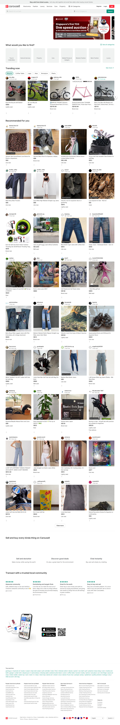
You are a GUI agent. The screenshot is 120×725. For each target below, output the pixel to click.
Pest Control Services (84, 696)
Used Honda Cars (10, 689)
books (23, 671)
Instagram (99, 704)
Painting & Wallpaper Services (49, 694)
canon (64, 673)
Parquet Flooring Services (67, 691)
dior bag (17, 676)
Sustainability (41, 717)
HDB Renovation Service (48, 685)
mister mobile (13, 674)
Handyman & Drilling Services (68, 699)
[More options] (6, 113)
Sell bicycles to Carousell (103, 692)
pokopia (76, 674)
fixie (56, 671)
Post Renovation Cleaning (85, 703)
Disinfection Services (84, 698)
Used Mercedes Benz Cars (12, 687)
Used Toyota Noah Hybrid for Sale (32, 687)
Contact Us (30, 717)
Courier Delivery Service (85, 705)
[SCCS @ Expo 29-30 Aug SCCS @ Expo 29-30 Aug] (81, 27)
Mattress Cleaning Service (85, 691)
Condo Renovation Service (49, 689)
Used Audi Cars (9, 691)
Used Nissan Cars (10, 699)
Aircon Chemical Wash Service (68, 706)
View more (60, 525)
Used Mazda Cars (10, 705)
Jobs (46, 717)
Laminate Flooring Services (67, 687)
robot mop (43, 674)
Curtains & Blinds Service (67, 692)
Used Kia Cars (9, 696)
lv (33, 674)
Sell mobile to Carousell (103, 685)
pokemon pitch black (56, 673)
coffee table (71, 673)
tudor (30, 674)
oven (103, 671)
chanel (55, 674)
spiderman (88, 674)
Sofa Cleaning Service (84, 689)
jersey (82, 674)
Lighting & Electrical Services (49, 705)
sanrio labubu (35, 673)
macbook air (16, 671)
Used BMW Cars (10, 692)
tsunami (78, 673)
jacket (75, 671)
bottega (105, 674)
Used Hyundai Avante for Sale (31, 701)
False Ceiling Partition (47, 701)
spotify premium (96, 674)
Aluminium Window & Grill (48, 699)
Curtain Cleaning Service (85, 692)
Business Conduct (33, 719)
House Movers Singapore (85, 701)
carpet (28, 671)
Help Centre (23, 717)
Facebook (99, 702)
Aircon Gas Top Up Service (67, 708)
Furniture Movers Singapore (86, 699)
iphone (88, 673)
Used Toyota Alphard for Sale (31, 689)
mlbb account (10, 676)
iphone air (49, 674)
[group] (60, 27)
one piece (94, 673)
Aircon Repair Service (66, 703)
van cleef (81, 671)
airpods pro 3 (26, 673)
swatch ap (21, 674)
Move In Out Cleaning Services (86, 685)
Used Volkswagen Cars (11, 701)
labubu (71, 671)
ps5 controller (46, 671)
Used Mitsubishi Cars (11, 698)
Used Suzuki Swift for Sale (30, 703)
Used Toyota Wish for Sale (30, 685)
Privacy (26, 719)
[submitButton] (110, 11)
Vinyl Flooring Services (48, 708)
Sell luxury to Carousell (103, 689)
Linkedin (99, 705)
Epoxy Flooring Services (66, 689)
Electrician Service (65, 696)
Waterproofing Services (48, 703)
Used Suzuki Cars (10, 706)
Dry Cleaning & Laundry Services (87, 694)
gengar (12, 673)
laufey (83, 673)
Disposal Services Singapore (86, 706)
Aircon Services (46, 696)
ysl (98, 673)
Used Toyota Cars (10, 685)
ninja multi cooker (36, 671)
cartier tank (18, 673)
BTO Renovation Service (48, 687)
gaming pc (9, 671)
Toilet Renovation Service (48, 691)
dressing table (44, 673)
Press (35, 717)
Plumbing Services (65, 694)
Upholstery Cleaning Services (68, 701)
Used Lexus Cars (10, 703)
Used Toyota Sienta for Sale (31, 691)
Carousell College (101, 707)
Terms (21, 719)
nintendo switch (63, 671)
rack (27, 674)
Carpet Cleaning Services (85, 687)
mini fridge (103, 673)
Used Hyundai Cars (10, 694)
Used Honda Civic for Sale (30, 692)
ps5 (86, 671)
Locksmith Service (65, 698)
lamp (37, 674)
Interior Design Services (48, 698)
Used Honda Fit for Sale (30, 694)
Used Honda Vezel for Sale (30, 696)
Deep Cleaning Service (66, 710)
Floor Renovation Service (48, 706)
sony (109, 674)
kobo (52, 671)
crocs (59, 674)
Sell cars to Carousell (102, 691)
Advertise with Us (53, 717)
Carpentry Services (47, 692)
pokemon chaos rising (94, 671)
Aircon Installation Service (67, 705)
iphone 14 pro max (68, 674)
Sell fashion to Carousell (103, 687)
